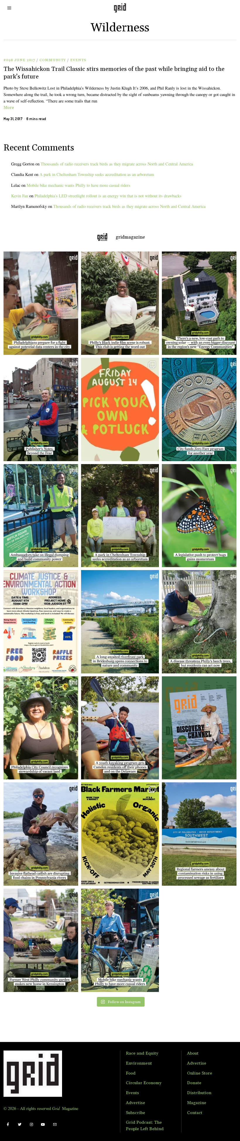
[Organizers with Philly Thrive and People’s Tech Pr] (39, 303)
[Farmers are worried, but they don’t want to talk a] (200, 834)
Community (53, 60)
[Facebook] (8, 1124)
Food (131, 1073)
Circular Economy (144, 1083)
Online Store (199, 1073)
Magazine (196, 1103)
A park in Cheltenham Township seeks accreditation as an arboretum (97, 174)
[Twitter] (19, 1124)
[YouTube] (43, 1124)
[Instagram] (31, 1124)
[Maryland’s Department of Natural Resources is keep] (200, 515)
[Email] (54, 1124)
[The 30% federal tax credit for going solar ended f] (200, 303)
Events (78, 60)
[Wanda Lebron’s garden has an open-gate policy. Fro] (39, 728)
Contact (194, 1113)
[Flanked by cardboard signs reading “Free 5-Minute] (120, 940)
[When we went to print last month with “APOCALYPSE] (39, 409)
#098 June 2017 (19, 60)
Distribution (199, 1093)
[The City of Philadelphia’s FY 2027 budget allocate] (200, 409)
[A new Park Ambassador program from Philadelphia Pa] (39, 515)
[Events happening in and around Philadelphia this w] (120, 409)
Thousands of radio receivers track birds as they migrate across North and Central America (117, 164)
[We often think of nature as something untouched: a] (200, 728)
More (9, 107)
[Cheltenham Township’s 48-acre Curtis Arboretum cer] (120, 515)
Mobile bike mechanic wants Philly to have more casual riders (78, 185)
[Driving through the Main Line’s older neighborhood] (200, 621)
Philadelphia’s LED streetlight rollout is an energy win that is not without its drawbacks (108, 196)
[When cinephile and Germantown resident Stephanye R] (120, 303)
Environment (139, 1063)
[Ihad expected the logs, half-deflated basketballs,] (39, 834)
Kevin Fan (19, 196)
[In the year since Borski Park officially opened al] (120, 621)
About (192, 1053)
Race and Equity (142, 1053)
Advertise (135, 1103)
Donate (194, 1083)
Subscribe (135, 1113)
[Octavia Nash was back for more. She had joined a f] (120, 728)
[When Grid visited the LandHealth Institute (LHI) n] (39, 940)
